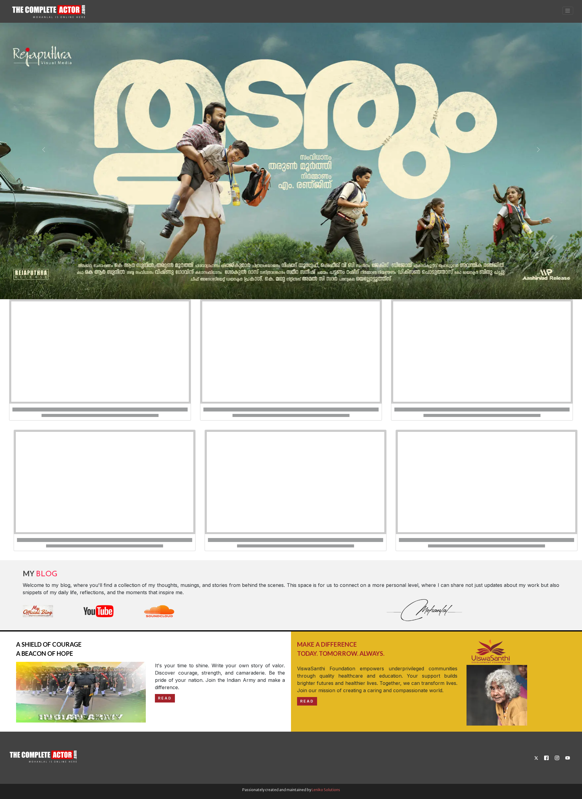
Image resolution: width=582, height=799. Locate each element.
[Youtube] (567, 757)
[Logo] (44, 754)
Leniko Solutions (326, 789)
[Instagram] (557, 757)
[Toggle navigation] (567, 11)
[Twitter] (536, 757)
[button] (43, 149)
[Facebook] (546, 757)
